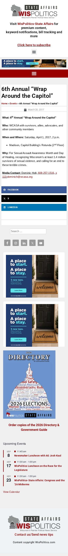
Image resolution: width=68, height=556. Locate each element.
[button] (34, 52)
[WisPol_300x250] (32, 277)
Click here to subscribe (34, 45)
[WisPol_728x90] (34, 63)
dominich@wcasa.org (20, 176)
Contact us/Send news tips (34, 534)
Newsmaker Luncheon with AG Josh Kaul (37, 455)
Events (13, 103)
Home (4, 103)
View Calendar (11, 492)
